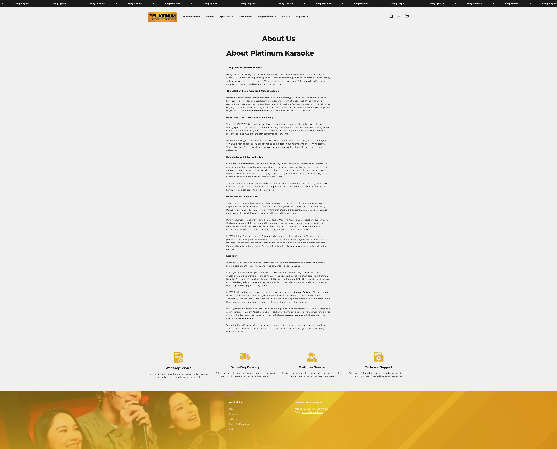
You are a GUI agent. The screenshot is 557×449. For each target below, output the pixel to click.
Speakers (225, 16)
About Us (234, 419)
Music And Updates (239, 424)
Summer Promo (191, 16)
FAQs (285, 16)
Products (233, 414)
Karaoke (210, 16)
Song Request (41, 3)
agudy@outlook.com (312, 412)
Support (300, 16)
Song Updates (265, 16)
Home (232, 409)
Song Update (79, 3)
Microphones (245, 16)
